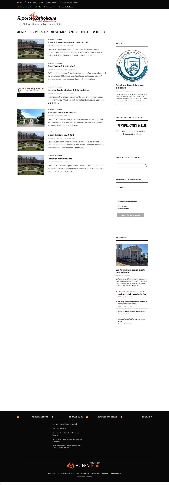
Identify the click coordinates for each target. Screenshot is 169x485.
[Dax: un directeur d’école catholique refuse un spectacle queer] (132, 66)
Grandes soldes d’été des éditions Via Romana (65, 434)
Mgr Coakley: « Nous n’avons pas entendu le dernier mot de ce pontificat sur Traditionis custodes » (132, 302)
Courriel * (121, 187)
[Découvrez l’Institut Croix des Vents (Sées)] (30, 141)
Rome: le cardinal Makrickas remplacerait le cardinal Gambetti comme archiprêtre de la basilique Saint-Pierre (132, 293)
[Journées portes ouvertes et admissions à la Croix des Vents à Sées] (30, 49)
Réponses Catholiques (65, 7)
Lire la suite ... (91, 55)
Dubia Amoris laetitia (25, 7)
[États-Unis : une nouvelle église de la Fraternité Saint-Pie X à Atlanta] (132, 255)
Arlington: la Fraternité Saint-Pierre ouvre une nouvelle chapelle (131, 320)
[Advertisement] (132, 369)
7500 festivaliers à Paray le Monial (64, 424)
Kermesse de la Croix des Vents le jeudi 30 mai (62, 112)
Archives (21, 31)
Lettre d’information (38, 31)
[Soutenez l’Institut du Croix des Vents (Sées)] (30, 73)
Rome (41, 2)
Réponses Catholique (107, 417)
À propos (73, 31)
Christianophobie (49, 7)
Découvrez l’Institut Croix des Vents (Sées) (61, 134)
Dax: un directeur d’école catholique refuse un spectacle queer (130, 86)
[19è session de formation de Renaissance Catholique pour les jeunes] (30, 89)
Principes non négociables (69, 2)
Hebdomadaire (124, 208)
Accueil (19, 2)
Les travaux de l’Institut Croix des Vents (60, 158)
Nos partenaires (58, 31)
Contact (85, 31)
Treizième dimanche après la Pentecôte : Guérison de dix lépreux (67, 446)
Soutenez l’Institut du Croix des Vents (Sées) (61, 66)
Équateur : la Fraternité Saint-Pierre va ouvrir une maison (132, 311)
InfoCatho (38, 7)
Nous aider (100, 31)
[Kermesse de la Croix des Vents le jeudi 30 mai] (30, 118)
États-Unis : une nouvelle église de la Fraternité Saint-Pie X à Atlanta (130, 271)
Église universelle (51, 2)
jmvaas (118, 91)
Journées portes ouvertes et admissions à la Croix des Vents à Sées (68, 42)
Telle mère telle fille (59, 428)
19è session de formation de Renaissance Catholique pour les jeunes (68, 90)
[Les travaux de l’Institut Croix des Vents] (30, 165)
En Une (50, 131)
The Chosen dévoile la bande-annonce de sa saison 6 (67, 440)
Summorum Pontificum (55, 39)
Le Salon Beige (76, 417)
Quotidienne (123, 206)
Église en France (30, 2)
